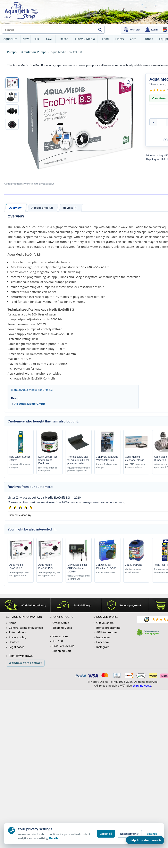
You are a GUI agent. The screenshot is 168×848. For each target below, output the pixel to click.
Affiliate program (107, 632)
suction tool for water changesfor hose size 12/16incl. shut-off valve (19, 466)
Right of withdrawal (21, 655)
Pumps (148, 39)
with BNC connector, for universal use (135, 465)
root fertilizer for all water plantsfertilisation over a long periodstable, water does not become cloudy (49, 469)
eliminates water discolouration (133, 570)
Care (133, 39)
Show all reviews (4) (19, 515)
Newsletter (103, 637)
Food (105, 39)
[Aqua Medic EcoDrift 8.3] (12, 83)
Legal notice (16, 647)
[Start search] (99, 29)
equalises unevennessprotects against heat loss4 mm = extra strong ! (78, 469)
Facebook (102, 642)
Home (12, 622)
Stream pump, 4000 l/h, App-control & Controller (19, 574)
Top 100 (57, 641)
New (26, 39)
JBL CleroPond (133, 564)
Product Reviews (63, 646)
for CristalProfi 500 (105, 572)
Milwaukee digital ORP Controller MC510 (77, 568)
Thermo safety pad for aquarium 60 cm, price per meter (78, 460)
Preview (20, 451)
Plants (119, 39)
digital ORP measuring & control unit (78, 577)
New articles (60, 636)
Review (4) (70, 207)
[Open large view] (128, 82)
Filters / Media (85, 39)
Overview (15, 207)
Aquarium (10, 39)
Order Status (60, 622)
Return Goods (18, 632)
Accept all (106, 834)
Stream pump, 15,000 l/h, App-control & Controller (49, 574)
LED (36, 39)
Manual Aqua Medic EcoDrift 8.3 (32, 389)
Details (54, 838)
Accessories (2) (42, 207)
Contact (14, 642)
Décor (64, 39)
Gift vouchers (105, 622)
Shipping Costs (62, 627)
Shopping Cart (61, 650)
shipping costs (142, 685)
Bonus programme (108, 627)
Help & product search (145, 840)
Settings (152, 834)
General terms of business (26, 627)
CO (49, 39)
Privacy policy (17, 637)
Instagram (102, 647)
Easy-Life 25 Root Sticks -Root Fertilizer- (48, 460)
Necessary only (129, 834)
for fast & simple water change (107, 465)
